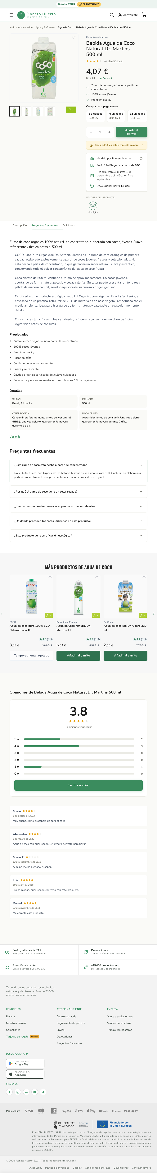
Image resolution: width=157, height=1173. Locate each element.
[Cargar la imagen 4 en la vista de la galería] (50, 111)
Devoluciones (65, 1036)
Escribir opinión (78, 785)
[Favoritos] (74, 37)
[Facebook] (9, 1092)
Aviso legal (35, 1167)
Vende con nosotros (119, 1023)
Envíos (61, 1030)
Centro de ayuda (21, 968)
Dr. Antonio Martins (97, 37)
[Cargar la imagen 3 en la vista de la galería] (38, 111)
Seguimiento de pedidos (71, 1023)
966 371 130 (38, 968)
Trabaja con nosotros (119, 1030)
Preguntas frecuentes (44, 225)
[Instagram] (18, 1092)
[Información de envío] (141, 158)
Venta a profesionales (120, 1016)
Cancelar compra (141, 1167)
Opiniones (69, 225)
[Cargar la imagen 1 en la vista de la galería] (15, 111)
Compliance (13, 1030)
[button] (11, 15)
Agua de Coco (65, 27)
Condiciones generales (97, 1167)
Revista (10, 1016)
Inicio (12, 27)
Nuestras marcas (16, 1023)
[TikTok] (43, 1092)
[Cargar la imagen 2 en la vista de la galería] (26, 111)
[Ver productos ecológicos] (49, 615)
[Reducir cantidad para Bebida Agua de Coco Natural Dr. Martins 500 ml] (91, 132)
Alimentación (25, 27)
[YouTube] (34, 1092)
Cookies (77, 1167)
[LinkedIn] (26, 1092)
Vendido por (114, 158)
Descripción (20, 225)
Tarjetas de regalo (22, 1036)
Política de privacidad (57, 1167)
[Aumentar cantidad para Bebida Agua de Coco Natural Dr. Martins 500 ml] (109, 132)
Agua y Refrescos (45, 27)
